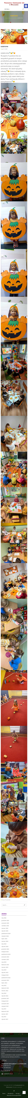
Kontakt (18, 1093)
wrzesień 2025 (5, 923)
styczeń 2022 (5, 996)
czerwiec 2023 (5, 959)
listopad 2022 (5, 975)
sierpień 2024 (5, 936)
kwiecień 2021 (5, 1011)
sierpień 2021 (5, 1006)
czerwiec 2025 (5, 925)
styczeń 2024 (5, 946)
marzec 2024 (5, 941)
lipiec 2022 (4, 983)
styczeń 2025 (5, 931)
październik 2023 (6, 954)
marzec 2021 (5, 1014)
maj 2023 (4, 962)
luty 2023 (4, 970)
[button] (26, 6)
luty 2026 (4, 918)
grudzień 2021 (5, 998)
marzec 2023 (5, 967)
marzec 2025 (5, 928)
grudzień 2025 (5, 920)
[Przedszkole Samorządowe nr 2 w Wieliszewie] (14, 4)
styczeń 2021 (5, 1019)
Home (3, 1093)
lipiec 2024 (4, 938)
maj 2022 (4, 985)
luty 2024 (4, 944)
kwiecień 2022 (5, 988)
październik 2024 (6, 933)
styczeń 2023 (5, 972)
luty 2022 (4, 993)
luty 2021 (4, 1016)
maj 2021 (4, 1009)
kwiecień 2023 (5, 964)
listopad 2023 (5, 951)
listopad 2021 (5, 1001)
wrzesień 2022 (5, 980)
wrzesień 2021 (5, 1003)
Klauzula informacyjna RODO (14, 1095)
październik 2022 (6, 977)
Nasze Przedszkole (6, 900)
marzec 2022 (5, 990)
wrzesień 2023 (5, 957)
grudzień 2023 (5, 949)
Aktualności (11, 1093)
